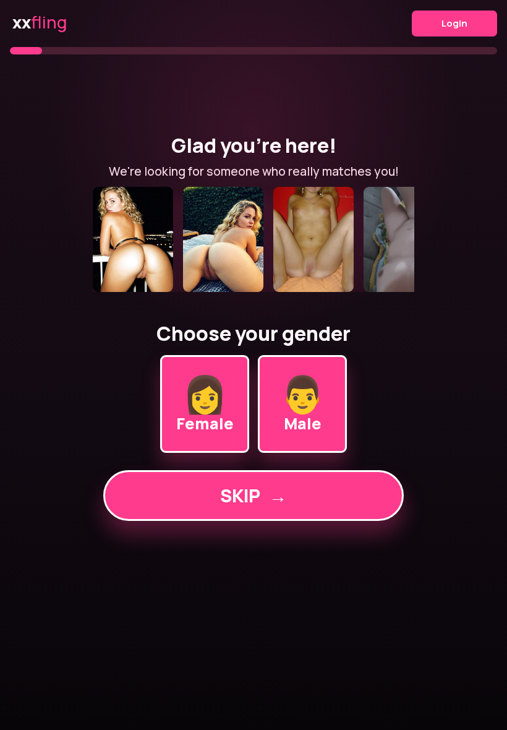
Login (454, 23)
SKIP (253, 495)
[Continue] (253, 239)
